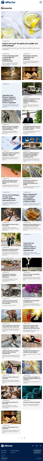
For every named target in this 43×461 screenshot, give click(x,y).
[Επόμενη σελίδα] (24, 438)
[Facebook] (33, 445)
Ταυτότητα (13, 452)
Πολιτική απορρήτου (15, 450)
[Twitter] (40, 445)
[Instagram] (36, 445)
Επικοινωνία (3, 452)
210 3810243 (36, 452)
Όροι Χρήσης (4, 450)
